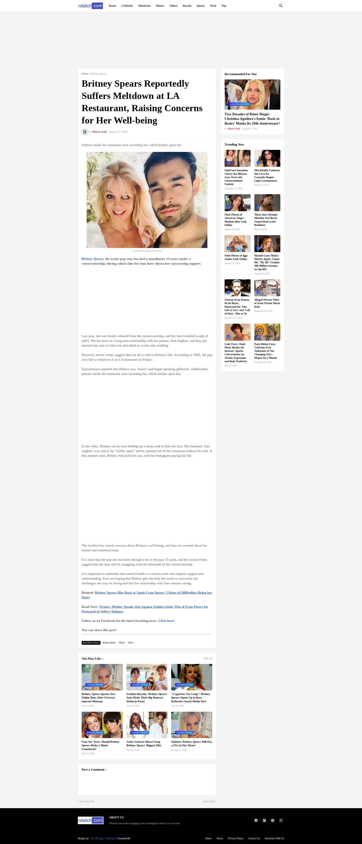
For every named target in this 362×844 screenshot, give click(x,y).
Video (130, 642)
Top (223, 5)
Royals (187, 5)
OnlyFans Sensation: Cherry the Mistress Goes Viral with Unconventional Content (236, 177)
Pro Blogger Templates (103, 838)
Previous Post (87, 801)
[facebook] (256, 820)
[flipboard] (264, 820)
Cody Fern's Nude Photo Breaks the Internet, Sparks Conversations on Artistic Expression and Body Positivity (236, 353)
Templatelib (124, 838)
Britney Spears (99, 73)
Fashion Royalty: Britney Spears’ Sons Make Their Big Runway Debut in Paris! (147, 697)
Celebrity (127, 5)
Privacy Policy (235, 838)
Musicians (144, 5)
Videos (173, 5)
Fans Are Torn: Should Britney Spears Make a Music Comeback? (101, 745)
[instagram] (281, 820)
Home (112, 5)
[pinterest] (272, 820)
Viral (213, 5)
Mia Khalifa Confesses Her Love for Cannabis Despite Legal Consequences (267, 175)
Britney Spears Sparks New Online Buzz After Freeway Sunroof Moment (98, 697)
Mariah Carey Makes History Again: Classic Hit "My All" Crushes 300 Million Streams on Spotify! (267, 262)
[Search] (281, 6)
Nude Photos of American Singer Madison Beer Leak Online (236, 219)
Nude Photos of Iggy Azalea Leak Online (236, 257)
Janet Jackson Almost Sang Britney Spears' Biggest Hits (144, 743)
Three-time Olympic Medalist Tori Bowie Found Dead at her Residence (266, 219)
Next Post (208, 801)
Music (122, 642)
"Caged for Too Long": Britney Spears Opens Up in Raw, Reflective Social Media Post (190, 697)
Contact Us (254, 838)
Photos (160, 5)
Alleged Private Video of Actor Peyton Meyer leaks (267, 303)
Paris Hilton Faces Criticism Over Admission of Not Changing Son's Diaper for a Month (265, 351)
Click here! (166, 621)
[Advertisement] (181, 38)
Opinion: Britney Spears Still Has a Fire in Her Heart (191, 743)
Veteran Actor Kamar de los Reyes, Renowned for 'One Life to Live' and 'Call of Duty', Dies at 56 (237, 306)
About (219, 838)
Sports (201, 5)
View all (207, 658)
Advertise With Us (274, 838)
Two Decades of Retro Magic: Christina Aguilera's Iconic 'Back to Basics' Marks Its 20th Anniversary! (252, 118)
